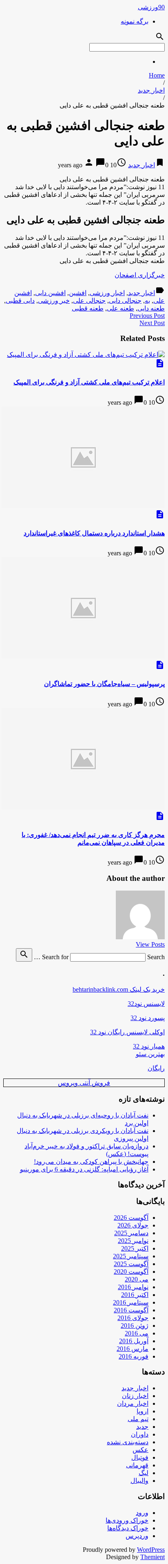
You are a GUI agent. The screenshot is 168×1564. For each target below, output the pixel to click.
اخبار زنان (135, 1395)
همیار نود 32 (149, 1046)
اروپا (142, 1411)
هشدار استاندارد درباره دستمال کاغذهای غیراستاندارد (94, 533)
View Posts (150, 944)
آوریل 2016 (133, 1340)
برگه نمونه (134, 21)
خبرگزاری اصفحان (140, 275)
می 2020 (136, 1279)
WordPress (151, 1549)
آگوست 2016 (131, 1310)
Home (157, 75)
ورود (142, 1512)
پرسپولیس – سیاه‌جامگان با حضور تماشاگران (104, 683)
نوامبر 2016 (133, 1287)
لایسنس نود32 (146, 1003)
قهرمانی (137, 1465)
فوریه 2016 (133, 1356)
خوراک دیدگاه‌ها (127, 1528)
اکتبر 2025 (134, 1248)
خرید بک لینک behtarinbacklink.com (119, 989)
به (147, 300)
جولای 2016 (132, 1317)
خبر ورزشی (54, 300)
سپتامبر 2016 (130, 1302)
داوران (139, 1434)
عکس (140, 1449)
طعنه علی (120, 308)
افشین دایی (50, 292)
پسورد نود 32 (147, 1017)
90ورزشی (151, 7)
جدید (142, 1426)
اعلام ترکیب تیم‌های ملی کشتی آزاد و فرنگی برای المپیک (89, 382)
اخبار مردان (132, 1403)
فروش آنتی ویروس (84, 1082)
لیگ (143, 1472)
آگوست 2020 (131, 1271)
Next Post (152, 322)
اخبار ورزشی (107, 292)
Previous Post (147, 315)
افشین (77, 292)
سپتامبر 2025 (130, 1256)
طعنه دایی (151, 308)
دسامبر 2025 (131, 1233)
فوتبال (139, 1457)
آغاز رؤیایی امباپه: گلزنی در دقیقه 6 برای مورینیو (84, 1169)
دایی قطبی (20, 300)
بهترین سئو (150, 1054)
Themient (152, 1556)
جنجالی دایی (125, 300)
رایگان (156, 1068)
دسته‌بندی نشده (127, 1442)
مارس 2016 (132, 1348)
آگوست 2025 (131, 1263)
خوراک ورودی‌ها (127, 1520)
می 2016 (136, 1333)
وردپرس (137, 1535)
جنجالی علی (89, 300)
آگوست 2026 (131, 1217)
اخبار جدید (151, 90)
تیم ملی (138, 1418)
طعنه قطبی (88, 308)
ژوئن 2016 (134, 1325)
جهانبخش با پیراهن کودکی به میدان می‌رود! (91, 1161)
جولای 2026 (132, 1225)
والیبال (139, 1480)
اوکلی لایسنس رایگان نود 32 (127, 1032)
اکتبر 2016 (134, 1294)
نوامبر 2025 (133, 1240)
